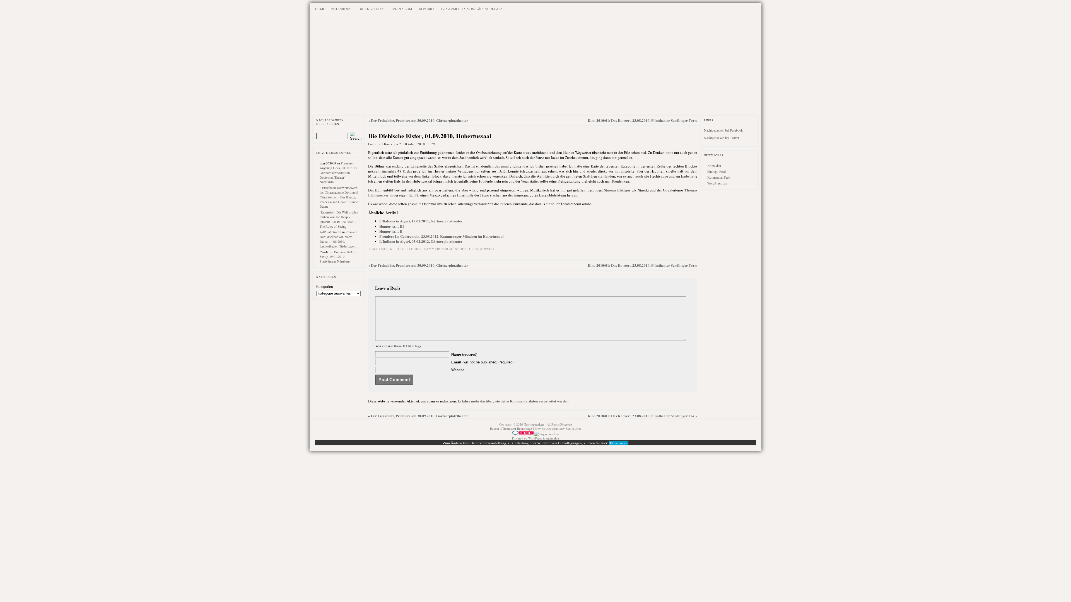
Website (457, 370)
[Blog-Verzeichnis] (523, 434)
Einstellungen (619, 443)
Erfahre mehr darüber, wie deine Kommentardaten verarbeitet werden (513, 401)
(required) (464, 354)
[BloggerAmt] (546, 434)
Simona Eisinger (617, 190)
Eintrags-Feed (716, 171)
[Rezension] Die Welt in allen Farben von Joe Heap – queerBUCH (339, 217)
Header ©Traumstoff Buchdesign (511, 428)
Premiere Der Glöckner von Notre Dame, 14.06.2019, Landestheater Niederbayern (338, 239)
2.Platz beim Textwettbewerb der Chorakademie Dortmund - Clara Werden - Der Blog (340, 192)
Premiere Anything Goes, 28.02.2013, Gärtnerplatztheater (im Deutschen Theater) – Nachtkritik (339, 172)
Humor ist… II (390, 231)
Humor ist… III (391, 226)
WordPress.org (717, 183)
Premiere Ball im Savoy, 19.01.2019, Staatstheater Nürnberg (338, 257)
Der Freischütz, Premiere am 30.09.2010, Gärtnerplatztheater (419, 120)
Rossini (487, 249)
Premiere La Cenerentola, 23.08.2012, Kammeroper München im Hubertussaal (441, 236)
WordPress (535, 438)
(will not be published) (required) (482, 362)
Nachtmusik (380, 249)
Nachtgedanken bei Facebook (723, 130)
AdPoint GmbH (330, 232)
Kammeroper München (445, 249)
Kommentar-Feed (718, 177)
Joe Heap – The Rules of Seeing (338, 224)
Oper (473, 249)
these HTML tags (407, 345)
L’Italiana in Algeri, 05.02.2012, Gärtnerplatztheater (420, 241)
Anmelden (714, 165)
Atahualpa (552, 438)
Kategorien (324, 287)
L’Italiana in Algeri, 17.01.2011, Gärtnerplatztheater (420, 221)
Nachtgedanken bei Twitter (721, 137)
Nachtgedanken (534, 424)
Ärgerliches (409, 249)
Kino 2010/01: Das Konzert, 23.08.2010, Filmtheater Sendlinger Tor (641, 120)
